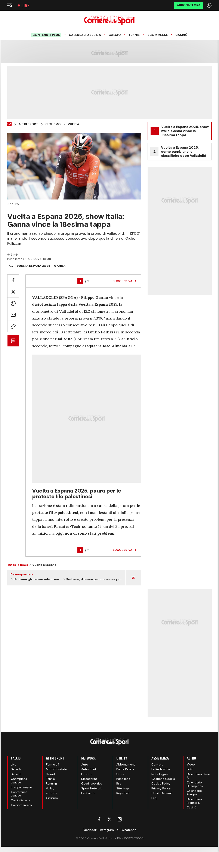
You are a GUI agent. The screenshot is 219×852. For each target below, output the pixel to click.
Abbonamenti (126, 764)
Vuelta (73, 124)
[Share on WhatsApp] (13, 303)
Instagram (107, 830)
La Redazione (160, 769)
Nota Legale (159, 774)
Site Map (122, 788)
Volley (50, 788)
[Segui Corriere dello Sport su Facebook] (99, 819)
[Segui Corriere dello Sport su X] (109, 819)
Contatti (157, 764)
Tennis (134, 35)
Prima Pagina (125, 769)
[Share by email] (13, 315)
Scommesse (158, 35)
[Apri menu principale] (9, 5)
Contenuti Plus (46, 35)
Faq (154, 798)
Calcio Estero (20, 800)
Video (191, 764)
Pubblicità (123, 779)
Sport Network (91, 788)
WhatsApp (128, 830)
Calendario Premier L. (194, 801)
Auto (84, 764)
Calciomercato (21, 805)
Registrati (123, 793)
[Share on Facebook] (13, 280)
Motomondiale (56, 769)
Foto (190, 769)
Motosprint (89, 779)
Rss (118, 783)
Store (120, 774)
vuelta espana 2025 (33, 266)
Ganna (59, 266)
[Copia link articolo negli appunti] (13, 326)
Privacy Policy (161, 788)
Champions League (19, 780)
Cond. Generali (161, 793)
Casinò (181, 35)
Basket (50, 774)
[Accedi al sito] (210, 5)
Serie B (16, 774)
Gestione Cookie (163, 779)
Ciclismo (53, 124)
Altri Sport (28, 124)
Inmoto (86, 774)
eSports (51, 793)
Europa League (21, 787)
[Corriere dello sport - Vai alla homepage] (109, 20)
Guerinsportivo (91, 783)
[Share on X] (13, 292)
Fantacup (88, 793)
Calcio (115, 35)
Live (25, 5)
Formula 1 (52, 764)
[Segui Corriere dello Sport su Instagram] (119, 819)
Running (51, 783)
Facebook (90, 830)
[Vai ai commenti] (13, 340)
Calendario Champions (195, 784)
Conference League (19, 794)
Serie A (16, 769)
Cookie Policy (160, 783)
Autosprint (88, 769)
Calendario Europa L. (194, 792)
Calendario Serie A (85, 35)
